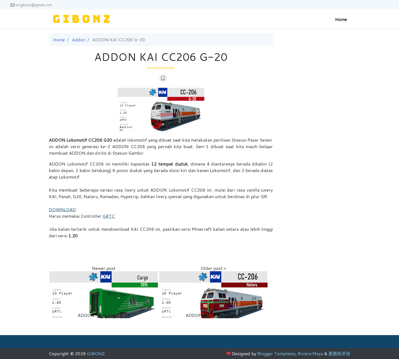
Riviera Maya (310, 353)
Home (341, 19)
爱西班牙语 (339, 353)
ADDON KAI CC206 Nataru (213, 315)
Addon (78, 39)
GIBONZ (96, 353)
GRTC (109, 216)
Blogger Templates (276, 353)
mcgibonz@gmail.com (33, 4)
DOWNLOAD (62, 209)
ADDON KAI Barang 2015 (104, 315)
